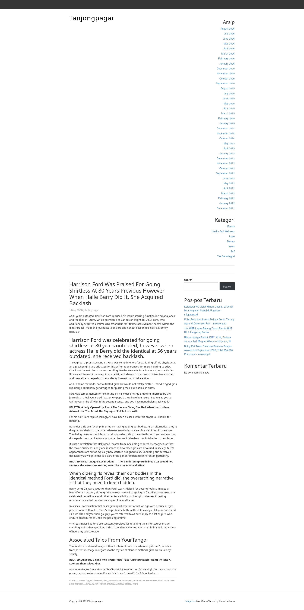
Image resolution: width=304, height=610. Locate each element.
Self (232, 251)
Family (231, 226)
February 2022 (226, 198)
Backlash (98, 580)
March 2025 (228, 113)
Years (135, 583)
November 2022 (226, 163)
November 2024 (226, 133)
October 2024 (227, 138)
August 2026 (228, 28)
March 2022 (228, 193)
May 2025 (229, 103)
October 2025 (227, 78)
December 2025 (226, 68)
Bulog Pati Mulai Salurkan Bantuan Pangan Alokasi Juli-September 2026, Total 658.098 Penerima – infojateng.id (208, 350)
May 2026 (229, 43)
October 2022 (227, 168)
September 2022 (225, 173)
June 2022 (229, 178)
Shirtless (111, 583)
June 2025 (229, 98)
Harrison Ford (91, 583)
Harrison (79, 583)
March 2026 (228, 53)
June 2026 (229, 38)
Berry (105, 580)
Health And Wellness (223, 231)
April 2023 (229, 148)
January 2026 (227, 63)
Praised (102, 583)
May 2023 (229, 143)
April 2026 (229, 48)
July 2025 (229, 93)
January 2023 (227, 153)
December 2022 (226, 158)
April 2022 (229, 188)
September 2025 (225, 83)
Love (232, 236)
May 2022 (229, 183)
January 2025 (227, 123)
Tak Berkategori (226, 256)
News (232, 246)
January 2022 (227, 203)
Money (231, 241)
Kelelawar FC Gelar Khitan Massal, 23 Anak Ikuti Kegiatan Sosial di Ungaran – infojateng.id (208, 310)
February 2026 (226, 58)
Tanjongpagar (92, 18)
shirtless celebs (123, 583)
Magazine (190, 601)
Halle (166, 580)
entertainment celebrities (145, 580)
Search (188, 279)
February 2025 (226, 118)
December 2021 (226, 208)
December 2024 (226, 128)
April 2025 (229, 108)
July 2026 (229, 33)
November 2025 (226, 73)
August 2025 (228, 88)
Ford (160, 580)
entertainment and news (120, 580)
